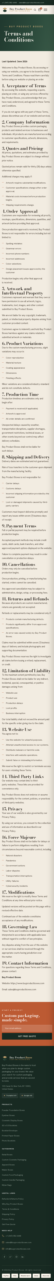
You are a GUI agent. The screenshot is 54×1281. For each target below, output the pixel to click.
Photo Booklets (8, 1140)
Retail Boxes (7, 1154)
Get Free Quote (27, 1036)
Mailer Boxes (7, 1170)
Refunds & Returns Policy (13, 1199)
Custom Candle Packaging (13, 1180)
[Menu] (45, 10)
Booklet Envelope (9, 1130)
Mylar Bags (7, 1185)
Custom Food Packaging (12, 1175)
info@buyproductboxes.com (18, 1249)
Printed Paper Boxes (11, 1136)
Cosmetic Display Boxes (12, 1120)
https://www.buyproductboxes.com (27, 983)
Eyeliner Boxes (8, 1115)
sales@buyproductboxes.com (31, 3)
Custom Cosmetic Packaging (14, 1160)
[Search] (35, 9)
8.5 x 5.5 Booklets (9, 1125)
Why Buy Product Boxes (12, 1204)
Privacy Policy (8, 1219)
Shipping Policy (8, 1214)
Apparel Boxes (8, 1165)
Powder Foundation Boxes (13, 1110)
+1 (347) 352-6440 (9, 3)
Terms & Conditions (10, 1209)
